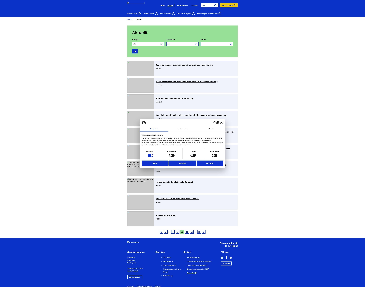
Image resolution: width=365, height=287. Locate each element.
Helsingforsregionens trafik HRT (198, 269)
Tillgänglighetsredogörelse (144, 286)
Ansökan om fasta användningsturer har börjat (177, 199)
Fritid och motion (148, 14)
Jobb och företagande (184, 14)
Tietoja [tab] (211, 129)
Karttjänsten (167, 275)
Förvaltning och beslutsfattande (207, 14)
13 (192, 232)
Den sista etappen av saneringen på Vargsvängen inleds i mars (184, 65)
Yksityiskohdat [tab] (182, 129)
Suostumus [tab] (154, 129)
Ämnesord (170, 39)
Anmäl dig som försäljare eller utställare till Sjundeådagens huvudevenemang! (191, 115)
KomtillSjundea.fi (193, 257)
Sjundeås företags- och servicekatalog (199, 261)
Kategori (135, 39)
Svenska (170, 5)
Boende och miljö (165, 14)
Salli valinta (182, 163)
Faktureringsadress (168, 265)
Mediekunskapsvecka (165, 215)
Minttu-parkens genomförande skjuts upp (174, 98)
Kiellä (155, 163)
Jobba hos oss (167, 261)
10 (178, 232)
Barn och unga (132, 14)
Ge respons (194, 5)
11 (182, 232)
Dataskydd (130, 286)
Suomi (162, 5)
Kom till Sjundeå (227, 5)
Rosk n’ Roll (192, 273)
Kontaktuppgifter (182, 5)
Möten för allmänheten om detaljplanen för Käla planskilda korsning (187, 82)
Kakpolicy (158, 286)
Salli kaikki (209, 163)
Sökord (203, 39)
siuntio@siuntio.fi (132, 271)
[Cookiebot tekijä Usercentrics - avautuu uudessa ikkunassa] (215, 122)
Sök (135, 51)
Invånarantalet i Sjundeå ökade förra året (174, 182)
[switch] (172, 155)
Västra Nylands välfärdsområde (197, 265)
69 (199, 232)
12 (187, 232)
